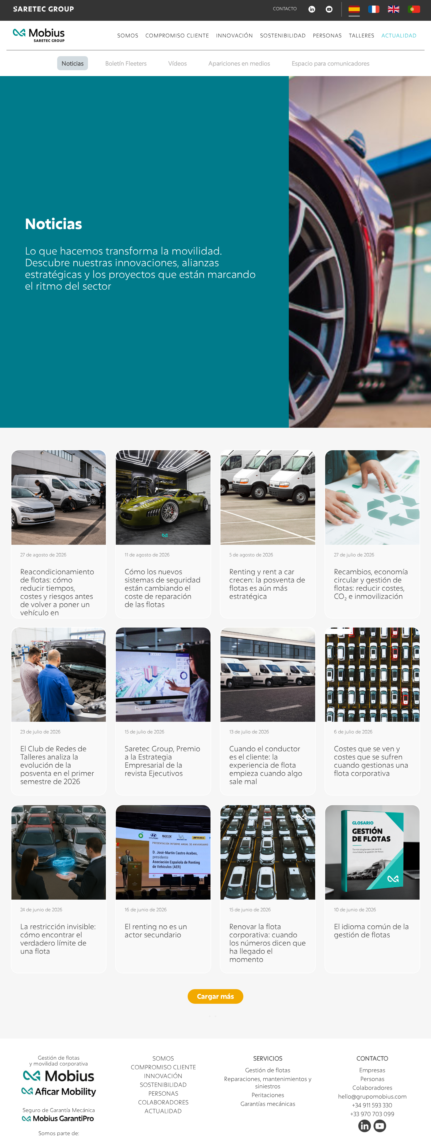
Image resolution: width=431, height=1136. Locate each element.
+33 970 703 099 (372, 1114)
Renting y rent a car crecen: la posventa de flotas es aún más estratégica (267, 583)
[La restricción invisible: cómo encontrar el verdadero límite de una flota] (58, 852)
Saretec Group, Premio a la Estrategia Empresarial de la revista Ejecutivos (162, 761)
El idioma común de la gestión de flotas (371, 930)
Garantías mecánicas (267, 1103)
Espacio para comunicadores (330, 63)
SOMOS (127, 35)
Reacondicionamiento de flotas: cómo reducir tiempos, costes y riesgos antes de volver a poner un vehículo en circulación (57, 595)
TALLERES (361, 35)
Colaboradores (372, 1087)
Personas (372, 1078)
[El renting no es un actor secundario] (163, 852)
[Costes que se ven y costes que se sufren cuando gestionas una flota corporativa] (372, 675)
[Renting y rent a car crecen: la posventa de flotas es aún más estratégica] (267, 497)
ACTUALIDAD (399, 35)
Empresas (372, 1070)
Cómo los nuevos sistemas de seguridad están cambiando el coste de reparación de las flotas (163, 587)
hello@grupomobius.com (372, 1096)
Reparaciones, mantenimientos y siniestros (267, 1082)
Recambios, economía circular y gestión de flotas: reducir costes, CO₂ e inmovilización (371, 583)
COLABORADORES (163, 1102)
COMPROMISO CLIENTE (177, 35)
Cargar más (215, 996)
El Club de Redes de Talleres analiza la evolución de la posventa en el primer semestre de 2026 (57, 765)
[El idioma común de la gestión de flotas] (372, 852)
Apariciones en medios (239, 63)
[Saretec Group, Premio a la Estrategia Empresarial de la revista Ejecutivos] (163, 675)
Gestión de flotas (267, 1070)
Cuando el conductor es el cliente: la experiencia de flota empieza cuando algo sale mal (265, 765)
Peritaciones (268, 1095)
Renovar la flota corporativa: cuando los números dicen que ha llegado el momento (267, 942)
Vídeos (177, 63)
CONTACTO (285, 8)
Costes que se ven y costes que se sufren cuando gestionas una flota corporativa (371, 761)
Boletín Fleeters (126, 63)
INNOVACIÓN (234, 35)
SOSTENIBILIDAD (283, 35)
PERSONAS (327, 35)
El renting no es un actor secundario (156, 930)
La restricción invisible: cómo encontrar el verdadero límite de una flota (58, 938)
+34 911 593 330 (372, 1105)
